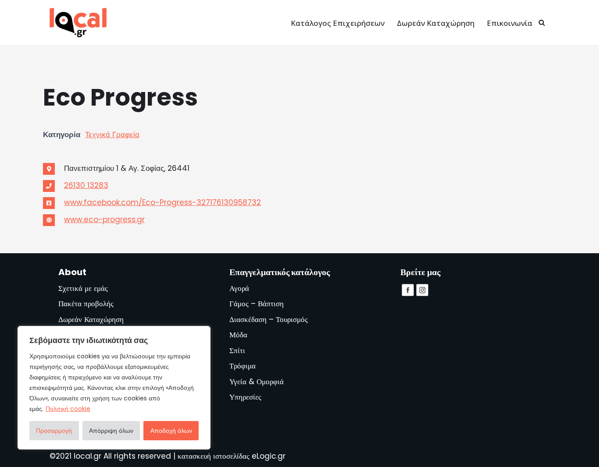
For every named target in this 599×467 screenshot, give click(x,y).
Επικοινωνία (509, 23)
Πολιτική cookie (68, 408)
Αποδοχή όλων (171, 430)
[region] (114, 387)
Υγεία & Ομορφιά (256, 381)
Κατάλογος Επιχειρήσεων (338, 23)
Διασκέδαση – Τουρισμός (268, 319)
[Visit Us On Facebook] (407, 294)
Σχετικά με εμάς (83, 288)
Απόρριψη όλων (111, 430)
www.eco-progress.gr (104, 219)
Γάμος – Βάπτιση (256, 303)
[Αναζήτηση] (541, 22)
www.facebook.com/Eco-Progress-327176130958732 (162, 202)
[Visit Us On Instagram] (422, 294)
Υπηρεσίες (245, 397)
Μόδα (238, 334)
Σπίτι (237, 350)
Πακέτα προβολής (86, 303)
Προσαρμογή (54, 430)
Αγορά (239, 288)
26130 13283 (86, 185)
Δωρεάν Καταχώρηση (435, 23)
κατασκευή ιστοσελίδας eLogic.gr (231, 456)
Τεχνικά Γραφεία (112, 134)
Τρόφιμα (242, 366)
